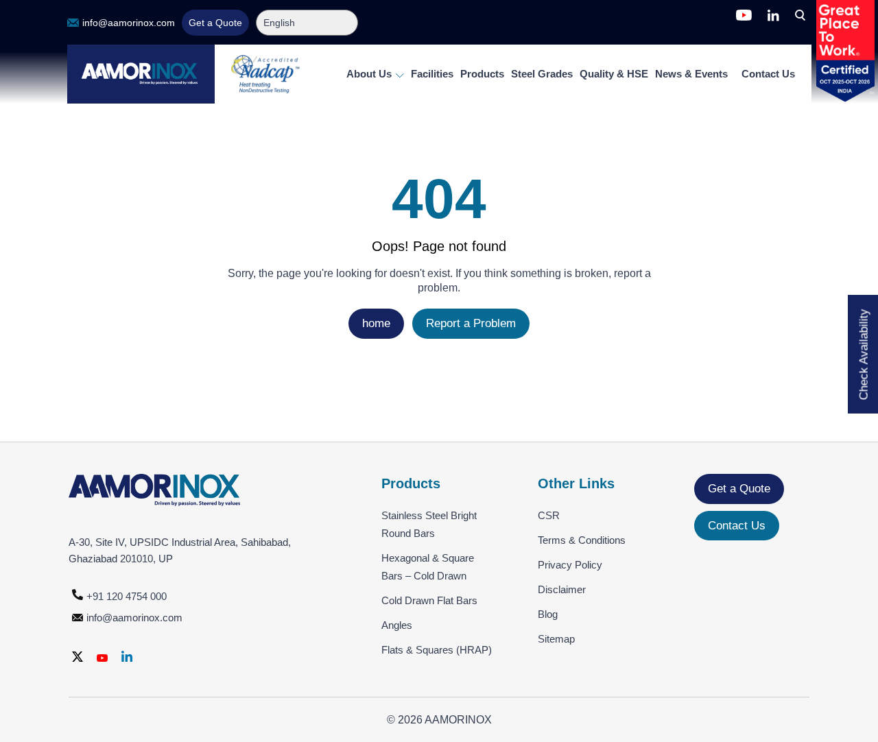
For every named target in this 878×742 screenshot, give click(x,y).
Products (482, 74)
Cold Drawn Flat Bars (429, 600)
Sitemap (556, 639)
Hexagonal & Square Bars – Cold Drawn (427, 567)
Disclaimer (562, 589)
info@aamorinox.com (128, 22)
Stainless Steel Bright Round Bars (429, 524)
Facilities (432, 74)
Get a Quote (215, 22)
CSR (549, 515)
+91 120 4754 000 (126, 596)
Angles (396, 625)
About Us (370, 74)
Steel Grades (542, 74)
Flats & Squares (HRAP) (436, 650)
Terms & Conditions (582, 540)
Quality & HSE (614, 74)
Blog (548, 614)
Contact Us (768, 74)
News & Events (691, 74)
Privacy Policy (570, 565)
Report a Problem (471, 323)
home (376, 323)
